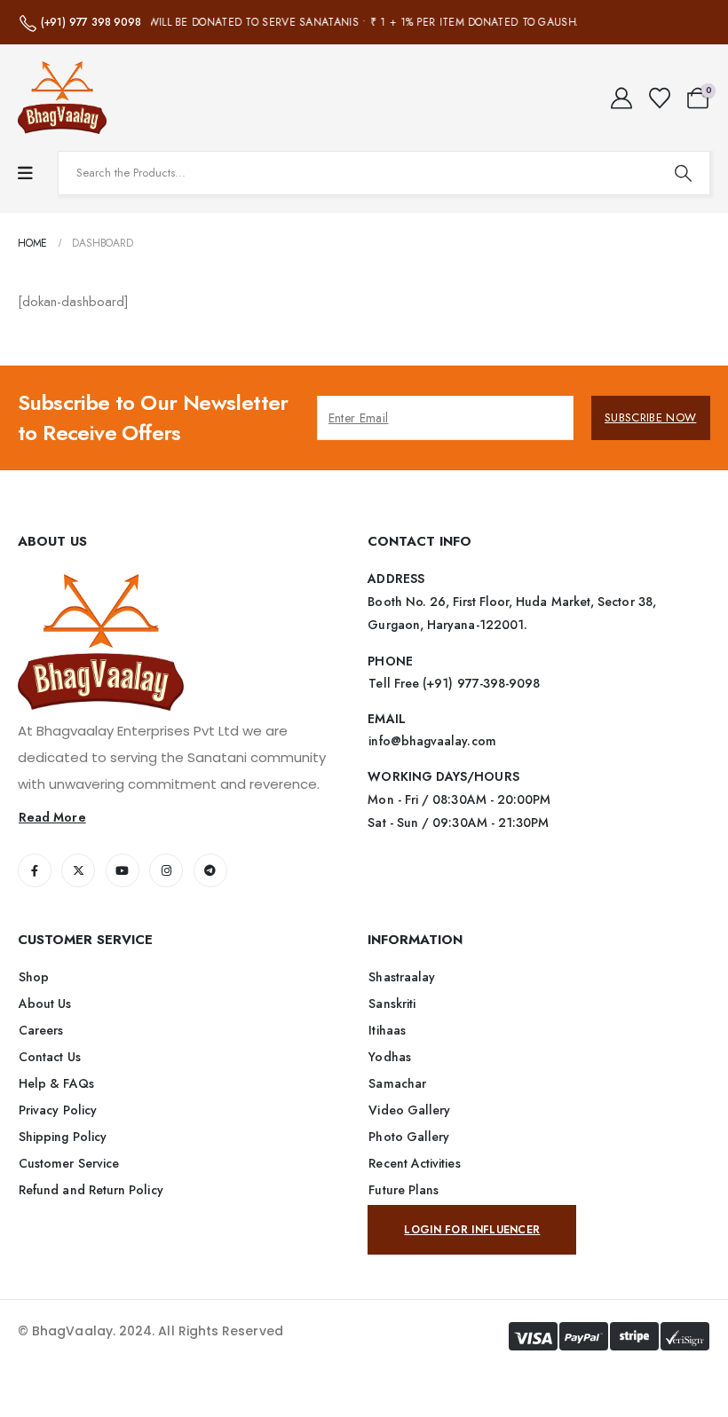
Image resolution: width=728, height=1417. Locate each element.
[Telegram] (210, 870)
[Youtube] (122, 870)
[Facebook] (34, 870)
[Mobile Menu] (25, 173)
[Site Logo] (62, 97)
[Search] (682, 173)
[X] (78, 870)
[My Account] (622, 98)
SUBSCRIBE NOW (650, 417)
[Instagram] (166, 870)
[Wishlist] (659, 98)
